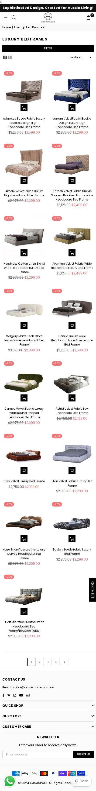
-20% (8, 73)
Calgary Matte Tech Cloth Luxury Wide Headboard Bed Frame (24, 340)
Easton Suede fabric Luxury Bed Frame (72, 551)
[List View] (10, 57)
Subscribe (83, 754)
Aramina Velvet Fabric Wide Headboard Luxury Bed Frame (72, 266)
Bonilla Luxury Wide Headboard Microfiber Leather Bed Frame (72, 340)
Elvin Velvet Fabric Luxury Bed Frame (72, 483)
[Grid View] (4, 57)
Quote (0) (92, 589)
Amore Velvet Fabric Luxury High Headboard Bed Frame (24, 193)
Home (6, 27)
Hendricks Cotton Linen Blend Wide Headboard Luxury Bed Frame (24, 268)
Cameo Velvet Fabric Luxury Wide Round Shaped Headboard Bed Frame (24, 413)
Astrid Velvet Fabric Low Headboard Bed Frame (72, 411)
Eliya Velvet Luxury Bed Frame (24, 481)
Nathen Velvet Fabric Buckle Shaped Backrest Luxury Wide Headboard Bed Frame (72, 195)
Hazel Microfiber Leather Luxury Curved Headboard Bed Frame (24, 553)
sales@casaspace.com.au (33, 687)
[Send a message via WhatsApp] (9, 781)
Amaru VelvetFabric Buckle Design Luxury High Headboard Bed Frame (72, 123)
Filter (48, 48)
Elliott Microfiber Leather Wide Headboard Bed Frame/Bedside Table (24, 626)
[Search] (14, 17)
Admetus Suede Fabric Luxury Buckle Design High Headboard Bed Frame (24, 123)
